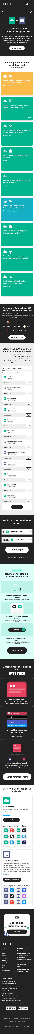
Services (4, 950)
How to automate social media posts (11, 1000)
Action (10, 378)
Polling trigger (12, 400)
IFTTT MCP (5, 958)
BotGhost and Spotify (23, 962)
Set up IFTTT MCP (17, 337)
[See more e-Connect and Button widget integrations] (9, 830)
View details (7, 382)
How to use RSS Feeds (8, 990)
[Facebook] (6, 1027)
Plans (3, 967)
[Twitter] (21, 1027)
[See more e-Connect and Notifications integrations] (9, 842)
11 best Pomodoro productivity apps (11, 995)
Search (3, 965)
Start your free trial (17, 776)
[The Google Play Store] (23, 1008)
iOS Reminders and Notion (24, 966)
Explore (4, 948)
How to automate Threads (8, 998)
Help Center (5, 960)
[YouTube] (17, 1027)
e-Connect (13, 28)
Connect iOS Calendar (12, 879)
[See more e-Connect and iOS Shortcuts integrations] (21, 842)
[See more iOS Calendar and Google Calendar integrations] (21, 890)
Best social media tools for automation (12, 1003)
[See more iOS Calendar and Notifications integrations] (21, 902)
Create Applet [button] (17, 549)
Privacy (17, 1021)
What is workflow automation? (10, 988)
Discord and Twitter (22, 974)
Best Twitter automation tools (10, 983)
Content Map (5, 963)
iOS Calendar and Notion (23, 953)
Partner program (25, 1018)
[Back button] (2, 12)
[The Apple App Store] (11, 1008)
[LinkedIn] (10, 1027)
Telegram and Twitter (22, 971)
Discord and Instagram (23, 950)
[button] (31, 4)
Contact (11, 1021)
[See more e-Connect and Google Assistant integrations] (9, 836)
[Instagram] (13, 1027)
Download (6, 874)
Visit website (6, 815)
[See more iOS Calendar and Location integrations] (9, 890)
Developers (7, 1018)
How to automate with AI (8, 981)
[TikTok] (24, 1027)
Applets (4, 955)
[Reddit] (28, 1027)
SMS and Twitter (21, 964)
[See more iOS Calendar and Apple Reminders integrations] (21, 896)
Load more (17, 507)
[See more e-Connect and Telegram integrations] (21, 836)
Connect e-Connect (11, 820)
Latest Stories (7, 979)
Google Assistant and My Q (24, 959)
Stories (3, 953)
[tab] (3, 368)
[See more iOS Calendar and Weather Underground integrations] (9, 896)
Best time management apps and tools (12, 986)
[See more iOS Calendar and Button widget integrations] (9, 902)
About (23, 1021)
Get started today (17, 48)
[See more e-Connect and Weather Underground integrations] (21, 830)
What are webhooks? (7, 993)
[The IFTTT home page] (6, 3)
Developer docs (6, 970)
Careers (15, 1018)
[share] (31, 12)
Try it (28, 382)
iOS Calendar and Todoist (24, 969)
